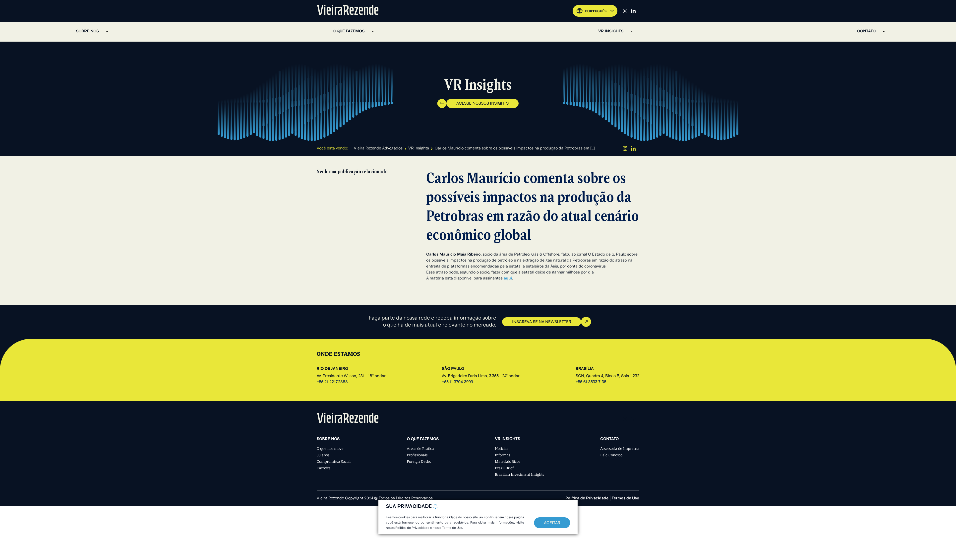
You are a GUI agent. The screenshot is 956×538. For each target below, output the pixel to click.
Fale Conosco (611, 455)
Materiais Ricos (507, 462)
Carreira (324, 468)
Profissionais (417, 455)
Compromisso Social (334, 462)
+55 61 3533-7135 (591, 382)
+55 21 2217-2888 (332, 382)
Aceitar (552, 523)
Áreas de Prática (420, 449)
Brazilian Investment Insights (519, 474)
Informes (502, 455)
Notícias (501, 449)
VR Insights (418, 148)
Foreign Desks (419, 462)
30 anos (323, 455)
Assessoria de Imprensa (619, 449)
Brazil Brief (504, 468)
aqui (508, 278)
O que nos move (330, 449)
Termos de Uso (625, 498)
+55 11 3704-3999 (457, 382)
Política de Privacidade (586, 498)
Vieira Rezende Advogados (378, 148)
